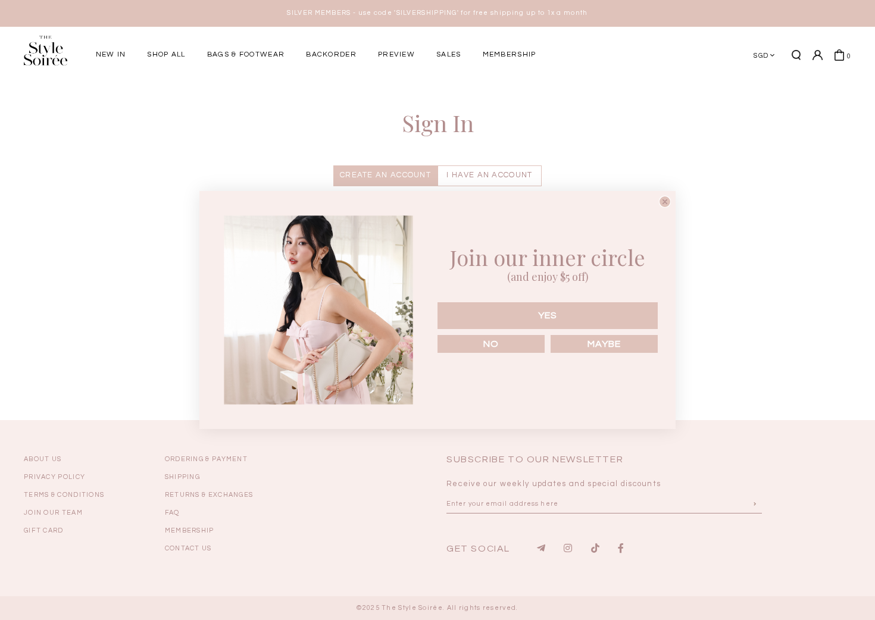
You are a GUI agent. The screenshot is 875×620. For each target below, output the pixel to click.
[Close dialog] (665, 201)
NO (491, 344)
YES (547, 315)
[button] (744, 97)
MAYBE (604, 344)
